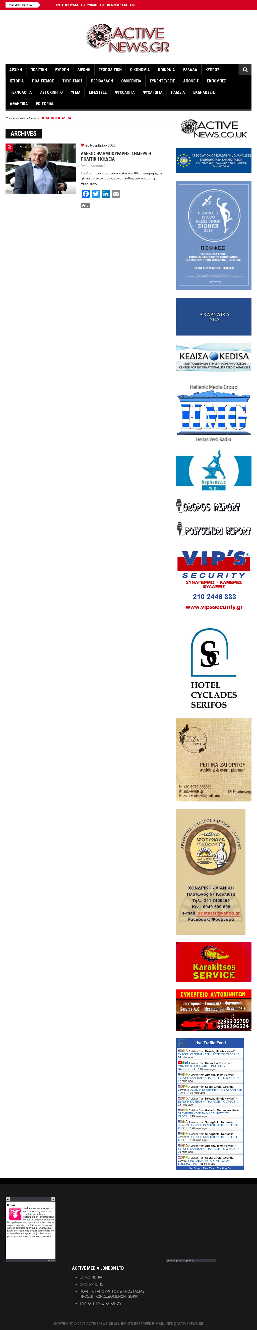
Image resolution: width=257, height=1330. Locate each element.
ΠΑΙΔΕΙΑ (178, 92)
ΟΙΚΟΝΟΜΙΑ (140, 69)
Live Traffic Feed (210, 1043)
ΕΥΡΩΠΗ (62, 69)
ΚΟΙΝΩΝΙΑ (166, 69)
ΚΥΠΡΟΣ (212, 69)
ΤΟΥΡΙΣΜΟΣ (72, 81)
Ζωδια (51, 1260)
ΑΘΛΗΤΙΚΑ (19, 103)
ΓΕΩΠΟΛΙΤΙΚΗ (110, 69)
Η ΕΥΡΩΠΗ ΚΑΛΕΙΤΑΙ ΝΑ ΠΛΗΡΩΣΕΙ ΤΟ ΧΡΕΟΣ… (208, 1053)
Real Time (209, 1168)
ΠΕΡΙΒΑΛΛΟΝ (102, 81)
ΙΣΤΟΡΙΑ (17, 81)
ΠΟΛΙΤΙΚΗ (38, 69)
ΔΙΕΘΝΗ (83, 69)
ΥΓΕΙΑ (76, 92)
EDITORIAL (45, 103)
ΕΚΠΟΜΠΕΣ (216, 81)
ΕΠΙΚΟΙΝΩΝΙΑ (91, 1277)
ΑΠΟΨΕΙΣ (191, 81)
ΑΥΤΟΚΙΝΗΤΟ (51, 92)
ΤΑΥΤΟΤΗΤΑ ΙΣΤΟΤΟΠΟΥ (100, 1303)
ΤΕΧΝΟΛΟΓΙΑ (21, 92)
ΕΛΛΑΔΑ (190, 69)
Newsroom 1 (96, 165)
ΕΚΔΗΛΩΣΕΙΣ (204, 92)
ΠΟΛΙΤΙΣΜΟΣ (43, 81)
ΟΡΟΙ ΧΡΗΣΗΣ (91, 1284)
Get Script (195, 1168)
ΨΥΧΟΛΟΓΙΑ (125, 92)
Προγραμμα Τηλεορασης (180, 1260)
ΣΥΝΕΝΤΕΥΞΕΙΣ (162, 81)
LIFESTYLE (98, 92)
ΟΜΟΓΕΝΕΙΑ (131, 81)
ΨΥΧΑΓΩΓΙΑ (153, 92)
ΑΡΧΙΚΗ (15, 69)
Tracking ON (224, 1168)
